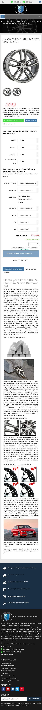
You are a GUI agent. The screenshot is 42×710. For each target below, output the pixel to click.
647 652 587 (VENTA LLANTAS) (12, 652)
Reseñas (6, 272)
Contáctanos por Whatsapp (14, 120)
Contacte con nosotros (8, 671)
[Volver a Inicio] (1, 21)
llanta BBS (31, 289)
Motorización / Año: (10, 161)
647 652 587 (29, 2)
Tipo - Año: (12, 154)
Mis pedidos (5, 673)
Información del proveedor (13, 269)
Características (31, 269)
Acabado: (12, 208)
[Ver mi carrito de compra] (39, 2)
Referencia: (6, 124)
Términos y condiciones (9, 668)
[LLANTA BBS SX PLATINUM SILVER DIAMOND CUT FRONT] (16, 92)
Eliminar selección (20, 260)
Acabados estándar (25, 196)
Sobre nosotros (6, 663)
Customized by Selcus (25, 199)
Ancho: (13, 215)
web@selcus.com (8, 654)
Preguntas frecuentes (8, 665)
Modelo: (13, 147)
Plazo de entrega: (10, 183)
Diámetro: (12, 190)
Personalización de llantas (9, 678)
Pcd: (14, 222)
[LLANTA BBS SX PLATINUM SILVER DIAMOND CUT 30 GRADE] (7, 92)
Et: (15, 229)
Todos (21, 202)
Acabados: (12, 197)
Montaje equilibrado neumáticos (11, 681)
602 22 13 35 (17, 2)
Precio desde (21, 235)
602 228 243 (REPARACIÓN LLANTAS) (13, 649)
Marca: (13, 140)
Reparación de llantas (8, 676)
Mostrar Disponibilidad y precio (20, 254)
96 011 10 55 (7, 646)
